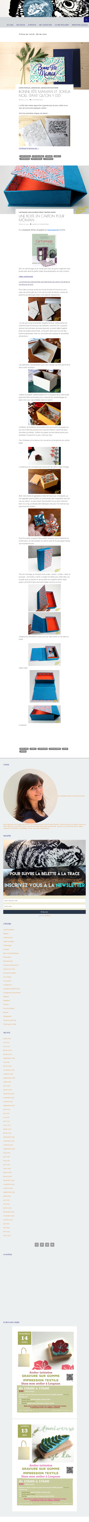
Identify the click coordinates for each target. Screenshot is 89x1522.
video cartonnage (26, 276)
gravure (49, 156)
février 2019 (7, 1066)
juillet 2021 (7, 1038)
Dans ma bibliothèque (36, 212)
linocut (57, 156)
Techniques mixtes (9, 1024)
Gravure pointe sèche (10, 965)
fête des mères (38, 156)
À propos (32, 25)
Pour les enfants (8, 1008)
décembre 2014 (8, 1212)
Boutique (21, 25)
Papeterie (6, 1000)
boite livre (24, 749)
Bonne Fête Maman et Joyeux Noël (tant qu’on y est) (44, 93)
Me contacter (45, 25)
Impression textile (9, 973)
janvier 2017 (7, 1133)
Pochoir (6, 1004)
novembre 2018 (8, 1070)
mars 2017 (6, 1125)
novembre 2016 (8, 1141)
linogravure (25, 159)
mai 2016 (6, 1161)
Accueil (10, 25)
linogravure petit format (11, 989)
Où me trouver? (62, 25)
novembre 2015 (8, 1184)
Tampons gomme (50, 212)
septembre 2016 (9, 1149)
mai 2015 (6, 1204)
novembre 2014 (8, 1216)
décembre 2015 (8, 1180)
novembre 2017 (8, 1097)
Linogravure (35, 88)
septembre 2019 (9, 1058)
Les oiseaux (7, 977)
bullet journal (7, 937)
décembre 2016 (9, 1137)
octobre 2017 (8, 1101)
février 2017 (7, 1129)
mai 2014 (6, 1227)
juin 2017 (6, 1113)
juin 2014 (6, 1224)
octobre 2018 (8, 1074)
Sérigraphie (7, 1016)
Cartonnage (23, 212)
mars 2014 (7, 1235)
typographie (48, 159)
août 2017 (6, 1109)
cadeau (33, 749)
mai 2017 (6, 1117)
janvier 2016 (7, 1176)
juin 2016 (6, 1157)
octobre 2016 (8, 1145)
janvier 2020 (7, 1054)
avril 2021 (6, 1046)
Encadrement (8, 961)
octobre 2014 (8, 1220)
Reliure (5, 1012)
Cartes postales (24, 88)
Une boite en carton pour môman (41, 218)
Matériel (6, 996)
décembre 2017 (8, 1094)
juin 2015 (6, 1200)
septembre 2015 (9, 1192)
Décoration (7, 957)
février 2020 (7, 1050)
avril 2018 (6, 1086)
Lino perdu (7, 981)
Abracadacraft (53, 230)
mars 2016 (7, 1168)
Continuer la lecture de (29, 148)
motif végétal (36, 159)
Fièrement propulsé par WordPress (13, 1519)
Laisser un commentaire (40, 224)
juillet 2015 (7, 1196)
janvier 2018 (7, 1090)
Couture (6, 949)
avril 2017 (6, 1121)
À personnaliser (8, 930)
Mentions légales (80, 25)
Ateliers (5, 933)
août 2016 (6, 1153)
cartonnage (43, 749)
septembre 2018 (9, 1078)
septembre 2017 (9, 1105)
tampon (23, 751)
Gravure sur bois (9, 969)
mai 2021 (6, 1042)
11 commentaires (37, 100)
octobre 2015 (8, 1188)
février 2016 (7, 1172)
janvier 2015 (7, 1208)
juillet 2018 (7, 1082)
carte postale (25, 156)
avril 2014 (6, 1231)
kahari (65, 749)
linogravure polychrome (49, 88)
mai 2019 (6, 1062)
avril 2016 (6, 1164)
